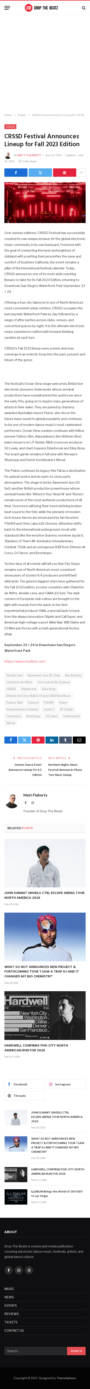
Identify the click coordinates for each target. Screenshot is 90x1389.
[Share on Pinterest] (64, 172)
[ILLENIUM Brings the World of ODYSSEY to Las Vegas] (16, 1196)
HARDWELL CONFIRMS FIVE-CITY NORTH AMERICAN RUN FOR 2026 (36, 1048)
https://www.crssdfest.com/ (25, 661)
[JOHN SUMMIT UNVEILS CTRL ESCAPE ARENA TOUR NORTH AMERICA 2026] (45, 863)
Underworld (71, 716)
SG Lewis (52, 716)
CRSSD (11, 689)
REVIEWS (11, 1314)
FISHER (49, 702)
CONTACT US (14, 1330)
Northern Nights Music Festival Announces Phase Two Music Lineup (65, 770)
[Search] (83, 8)
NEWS (9, 1297)
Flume (63, 702)
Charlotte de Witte (19, 682)
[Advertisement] (45, 64)
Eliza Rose (49, 689)
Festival (33, 702)
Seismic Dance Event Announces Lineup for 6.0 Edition (25, 770)
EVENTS (10, 1305)
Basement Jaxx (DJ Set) (44, 675)
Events (10, 126)
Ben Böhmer (73, 675)
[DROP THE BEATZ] (45, 8)
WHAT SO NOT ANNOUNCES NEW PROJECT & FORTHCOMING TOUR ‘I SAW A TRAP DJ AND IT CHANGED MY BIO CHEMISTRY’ (41, 972)
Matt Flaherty (29, 155)
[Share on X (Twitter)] (40, 172)
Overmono (14, 716)
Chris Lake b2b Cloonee (54, 682)
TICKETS (10, 1322)
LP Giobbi (66, 709)
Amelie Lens (14, 675)
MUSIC (9, 1289)
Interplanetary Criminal (22, 709)
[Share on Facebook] (16, 172)
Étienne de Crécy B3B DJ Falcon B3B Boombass (39, 695)
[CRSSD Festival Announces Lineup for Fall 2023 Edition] (45, 202)
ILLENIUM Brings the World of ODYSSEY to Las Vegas (57, 1194)
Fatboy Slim (14, 702)
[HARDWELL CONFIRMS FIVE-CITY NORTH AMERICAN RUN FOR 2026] (45, 1015)
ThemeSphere (66, 1378)
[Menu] (7, 8)
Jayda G (49, 709)
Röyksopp (33, 716)
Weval (11, 723)
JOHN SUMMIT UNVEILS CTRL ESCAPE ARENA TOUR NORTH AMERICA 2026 (44, 895)
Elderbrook (29, 689)
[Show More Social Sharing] (81, 172)
